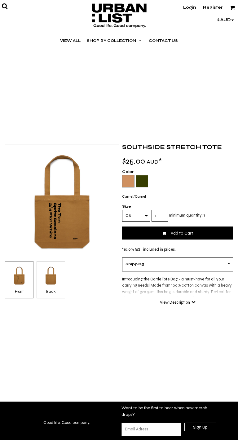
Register (213, 7)
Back (51, 291)
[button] (115, 40)
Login (189, 7)
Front (19, 291)
